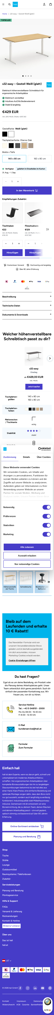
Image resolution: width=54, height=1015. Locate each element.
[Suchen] (9, 4)
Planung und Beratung (12, 890)
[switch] (46, 516)
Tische (5, 855)
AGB (18, 1005)
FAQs (5, 906)
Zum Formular (26, 747)
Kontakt (5, 1001)
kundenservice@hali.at (30, 728)
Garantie (25, 1005)
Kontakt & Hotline (11, 920)
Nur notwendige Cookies (27, 564)
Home (4, 14)
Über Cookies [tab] (44, 457)
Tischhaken (8, 226)
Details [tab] (26, 457)
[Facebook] (20, 988)
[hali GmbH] (15, 4)
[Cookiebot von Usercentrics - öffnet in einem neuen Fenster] (38, 449)
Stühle (5, 860)
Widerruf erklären (11, 926)
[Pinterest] (50, 988)
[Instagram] (27, 988)
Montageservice (10, 895)
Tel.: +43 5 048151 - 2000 (32, 708)
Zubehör (6, 879)
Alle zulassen (27, 547)
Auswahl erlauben (27, 555)
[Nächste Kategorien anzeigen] (49, 582)
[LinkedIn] (35, 988)
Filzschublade (31, 226)
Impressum (21, 1001)
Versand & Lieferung (12, 911)
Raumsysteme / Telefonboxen (16, 874)
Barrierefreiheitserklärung (41, 1005)
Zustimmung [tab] (9, 457)
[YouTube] (42, 988)
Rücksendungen (10, 916)
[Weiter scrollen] (47, 229)
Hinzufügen (12, 252)
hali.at (5, 945)
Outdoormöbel (9, 869)
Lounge (6, 865)
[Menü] (3, 4)
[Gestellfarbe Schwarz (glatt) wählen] (4, 134)
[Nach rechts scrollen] (50, 358)
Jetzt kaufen (34, 386)
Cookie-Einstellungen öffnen (22, 660)
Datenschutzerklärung (43, 1001)
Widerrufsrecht (8, 1005)
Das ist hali (7, 940)
